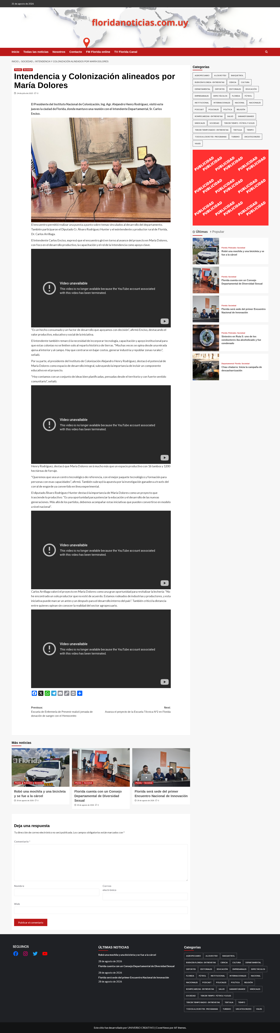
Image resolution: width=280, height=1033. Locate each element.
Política (227, 109)
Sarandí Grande (246, 116)
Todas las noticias (35, 51)
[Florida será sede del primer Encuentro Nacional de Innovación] (161, 767)
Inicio (15, 51)
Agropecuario (202, 75)
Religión (241, 109)
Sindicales (200, 123)
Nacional (240, 103)
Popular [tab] (217, 231)
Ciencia (232, 82)
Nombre (19, 885)
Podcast (199, 109)
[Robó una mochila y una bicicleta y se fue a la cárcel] (41, 767)
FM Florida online (98, 51)
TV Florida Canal (125, 51)
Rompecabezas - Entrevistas (209, 116)
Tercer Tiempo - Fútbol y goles (239, 123)
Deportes (220, 89)
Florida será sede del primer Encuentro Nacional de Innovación (133, 977)
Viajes (198, 143)
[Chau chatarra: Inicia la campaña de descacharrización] (206, 366)
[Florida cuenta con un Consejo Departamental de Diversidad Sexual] (101, 767)
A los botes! (220, 75)
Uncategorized (252, 137)
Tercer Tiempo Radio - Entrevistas (211, 130)
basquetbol (237, 75)
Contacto (75, 51)
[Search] (266, 52)
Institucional (202, 103)
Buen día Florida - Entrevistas (209, 82)
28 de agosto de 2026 (25, 800)
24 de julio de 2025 (25, 93)
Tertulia (237, 130)
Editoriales (235, 89)
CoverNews (162, 1027)
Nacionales (255, 103)
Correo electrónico (109, 888)
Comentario (22, 841)
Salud (230, 116)
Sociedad (28, 70)
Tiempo (250, 130)
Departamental (202, 89)
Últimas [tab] (201, 231)
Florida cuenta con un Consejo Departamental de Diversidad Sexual (98, 796)
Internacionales (222, 103)
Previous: (62, 711)
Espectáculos (220, 96)
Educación (251, 89)
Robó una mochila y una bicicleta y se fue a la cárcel (127, 954)
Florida (18, 70)
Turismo (235, 137)
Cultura (245, 82)
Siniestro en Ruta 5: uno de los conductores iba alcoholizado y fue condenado (241, 339)
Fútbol (248, 96)
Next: (138, 709)
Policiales (28, 783)
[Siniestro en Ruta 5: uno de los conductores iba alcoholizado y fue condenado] (206, 337)
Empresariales (202, 96)
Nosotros (58, 51)
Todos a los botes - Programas (211, 137)
